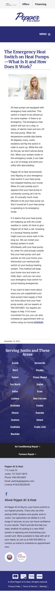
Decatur (40, 370)
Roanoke (40, 412)
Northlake (15, 405)
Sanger (39, 420)
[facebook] (6, 494)
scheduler (38, 322)
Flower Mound (40, 377)
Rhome (15, 412)
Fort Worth (15, 384)
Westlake (15, 434)
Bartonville (40, 363)
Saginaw (15, 420)
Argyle (15, 363)
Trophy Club (40, 427)
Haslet (40, 384)
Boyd (15, 370)
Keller (15, 391)
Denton (15, 377)
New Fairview (40, 398)
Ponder (39, 405)
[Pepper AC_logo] (27, 12)
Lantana (15, 398)
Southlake (15, 427)
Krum (40, 391)
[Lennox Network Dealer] (12, 4)
